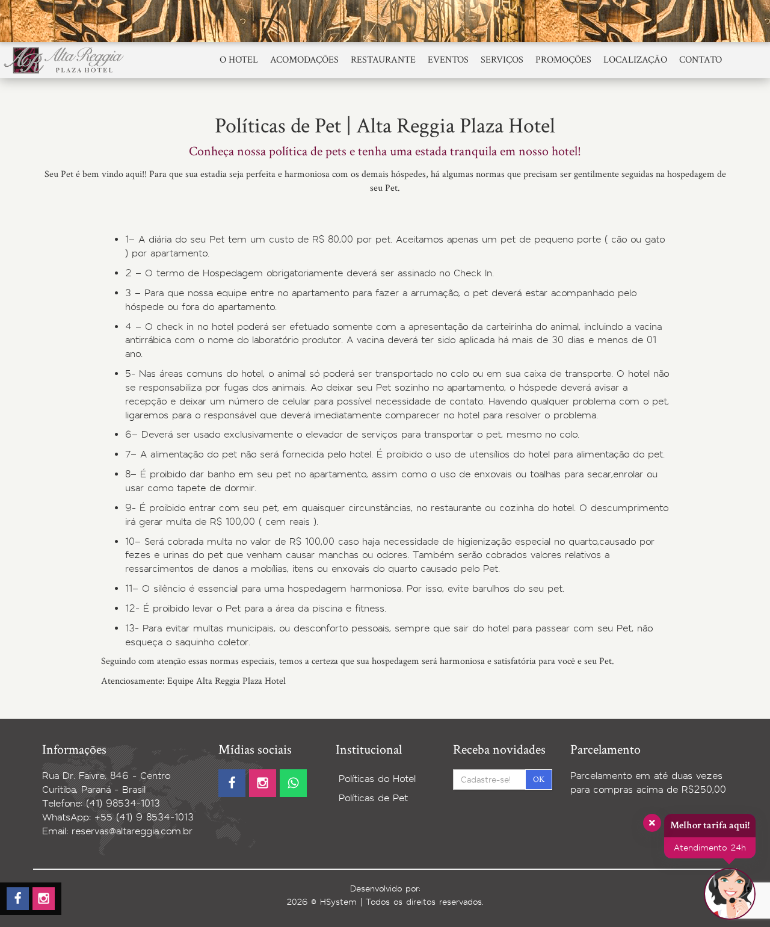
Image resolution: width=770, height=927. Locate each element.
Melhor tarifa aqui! (710, 825)
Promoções (563, 60)
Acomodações (304, 60)
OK (538, 779)
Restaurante (383, 60)
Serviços (502, 60)
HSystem (338, 902)
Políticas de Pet (373, 798)
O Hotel (239, 60)
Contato (700, 60)
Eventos (448, 60)
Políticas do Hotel (377, 778)
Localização (635, 60)
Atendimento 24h (710, 847)
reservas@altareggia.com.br (132, 831)
